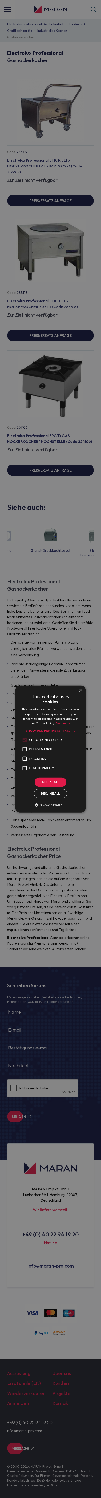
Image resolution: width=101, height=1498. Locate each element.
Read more (63, 723)
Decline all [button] (50, 793)
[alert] (50, 749)
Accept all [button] (50, 782)
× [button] (80, 690)
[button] (51, 730)
